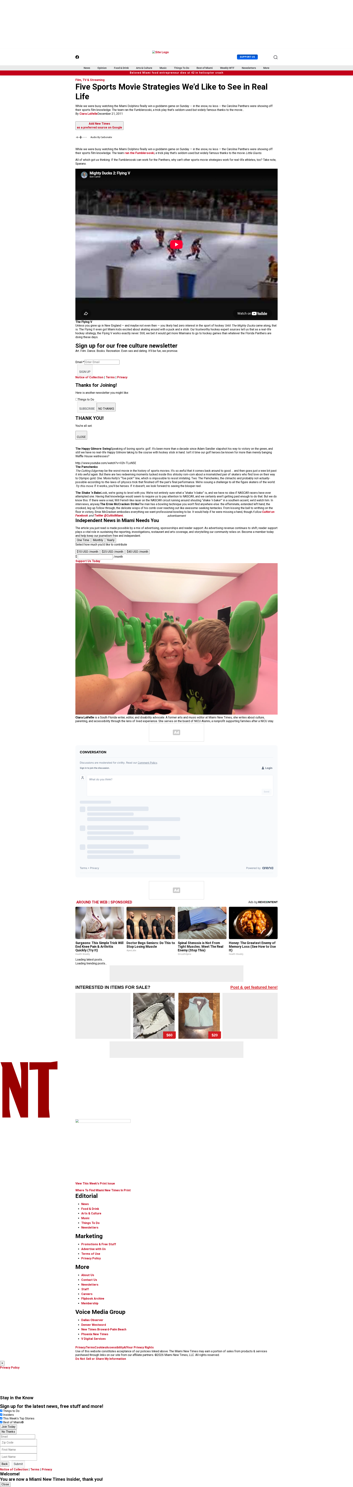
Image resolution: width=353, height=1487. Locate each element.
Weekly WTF (227, 67)
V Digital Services (93, 1339)
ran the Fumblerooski (139, 153)
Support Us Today (87, 561)
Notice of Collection (89, 377)
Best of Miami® (13, 1422)
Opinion (102, 67)
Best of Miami (205, 67)
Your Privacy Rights (140, 1347)
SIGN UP (84, 372)
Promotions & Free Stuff (98, 1244)
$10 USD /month (87, 551)
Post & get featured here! (254, 987)
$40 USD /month (137, 551)
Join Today (8, 1426)
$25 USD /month (112, 551)
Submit (18, 1464)
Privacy (122, 377)
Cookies (100, 1347)
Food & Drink (121, 67)
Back (4, 1464)
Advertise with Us (93, 1249)
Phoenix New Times (94, 1334)
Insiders (8, 1415)
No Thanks (8, 1431)
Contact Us (89, 1280)
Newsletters (249, 67)
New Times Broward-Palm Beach (103, 1329)
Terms (110, 377)
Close (5, 1484)
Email (79, 362)
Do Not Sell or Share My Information (100, 1359)
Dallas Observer (92, 1320)
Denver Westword (93, 1325)
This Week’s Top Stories (18, 1418)
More (266, 67)
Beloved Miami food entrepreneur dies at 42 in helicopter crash (176, 72)
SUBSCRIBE (87, 408)
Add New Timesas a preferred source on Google (99, 125)
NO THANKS (106, 408)
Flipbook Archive (92, 1298)
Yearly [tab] (111, 540)
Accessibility (115, 1347)
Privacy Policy (91, 1258)
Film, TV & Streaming (90, 80)
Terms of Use (90, 1254)
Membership (89, 1303)
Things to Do (11, 1411)
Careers (86, 1294)
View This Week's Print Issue (95, 1183)
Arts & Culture (144, 67)
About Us (87, 1275)
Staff (85, 1289)
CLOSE (81, 437)
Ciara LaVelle (88, 113)
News (87, 67)
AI (125, 1347)
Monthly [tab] (98, 540)
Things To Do (181, 67)
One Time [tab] (83, 540)
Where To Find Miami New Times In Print (103, 1190)
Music (163, 67)
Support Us (247, 56)
